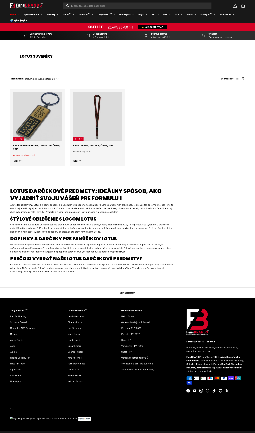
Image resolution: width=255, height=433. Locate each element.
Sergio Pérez (74, 375)
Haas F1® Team (17, 363)
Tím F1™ (67, 14)
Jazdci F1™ (84, 14)
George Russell (76, 351)
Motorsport (125, 14)
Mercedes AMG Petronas (22, 328)
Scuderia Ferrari (18, 322)
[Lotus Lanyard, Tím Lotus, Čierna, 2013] (97, 116)
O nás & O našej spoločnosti (135, 322)
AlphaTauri (15, 369)
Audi (12, 345)
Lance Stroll (74, 369)
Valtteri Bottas (75, 381)
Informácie (225, 14)
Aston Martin (16, 339)
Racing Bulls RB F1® (20, 357)
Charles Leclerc (76, 322)
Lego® (141, 14)
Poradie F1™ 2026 (130, 334)
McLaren (14, 334)
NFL (154, 14)
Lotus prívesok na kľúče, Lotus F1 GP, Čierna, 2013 (36, 147)
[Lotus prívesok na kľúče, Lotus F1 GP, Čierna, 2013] (37, 116)
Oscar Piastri (74, 345)
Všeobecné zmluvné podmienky (137, 369)
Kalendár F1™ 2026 (131, 328)
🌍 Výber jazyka (18, 20)
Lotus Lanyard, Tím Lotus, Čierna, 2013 (93, 145)
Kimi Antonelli (75, 357)
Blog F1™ (126, 339)
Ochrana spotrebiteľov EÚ (134, 357)
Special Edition (32, 14)
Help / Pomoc (128, 316)
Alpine (13, 351)
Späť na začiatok (127, 292)
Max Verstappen (76, 328)
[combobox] (137, 6)
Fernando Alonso (76, 363)
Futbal (190, 14)
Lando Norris (74, 339)
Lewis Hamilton (76, 316)
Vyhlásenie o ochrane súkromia (137, 363)
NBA (165, 14)
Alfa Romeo (16, 375)
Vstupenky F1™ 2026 (132, 345)
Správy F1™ (206, 14)
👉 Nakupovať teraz (152, 27)
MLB (177, 14)
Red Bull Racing (18, 316)
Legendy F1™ (105, 14)
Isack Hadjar (74, 334)
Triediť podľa (16, 78)
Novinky (51, 14)
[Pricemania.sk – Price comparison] (84, 418)
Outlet (13, 14)
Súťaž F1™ (126, 351)
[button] (243, 5)
